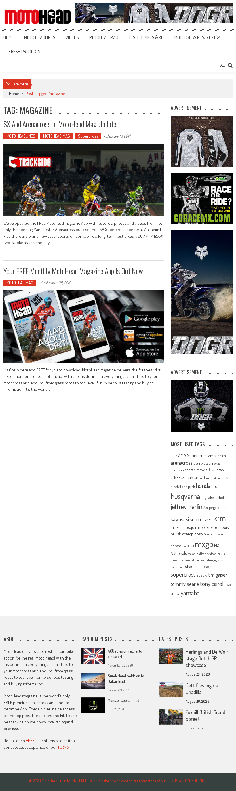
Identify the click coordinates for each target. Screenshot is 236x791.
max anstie (207, 527)
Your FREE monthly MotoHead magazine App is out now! (74, 271)
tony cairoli (212, 583)
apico (222, 455)
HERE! (30, 740)
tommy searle (185, 583)
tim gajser (217, 574)
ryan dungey (208, 560)
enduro (205, 478)
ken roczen (201, 519)
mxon (192, 553)
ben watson (203, 463)
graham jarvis (219, 478)
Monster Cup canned (123, 700)
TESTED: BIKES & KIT (146, 37)
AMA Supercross (193, 455)
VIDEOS (72, 37)
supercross (183, 574)
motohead (188, 546)
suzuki (202, 574)
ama (174, 455)
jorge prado (218, 507)
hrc (214, 486)
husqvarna (185, 496)
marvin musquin (184, 527)
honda (203, 485)
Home (8, 37)
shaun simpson (198, 566)
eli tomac (190, 477)
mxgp (204, 543)
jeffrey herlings (189, 506)
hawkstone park (183, 486)
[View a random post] (222, 65)
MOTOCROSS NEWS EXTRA (197, 37)
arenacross (182, 463)
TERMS (63, 747)
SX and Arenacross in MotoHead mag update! (60, 123)
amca (212, 455)
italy (204, 498)
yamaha (190, 593)
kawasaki (180, 519)
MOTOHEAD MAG (103, 37)
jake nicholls (217, 497)
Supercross (88, 136)
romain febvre (189, 560)
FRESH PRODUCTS (24, 51)
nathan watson (207, 554)
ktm (219, 518)
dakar (212, 470)
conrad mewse (196, 469)
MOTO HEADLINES (39, 37)
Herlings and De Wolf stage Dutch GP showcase (207, 658)
